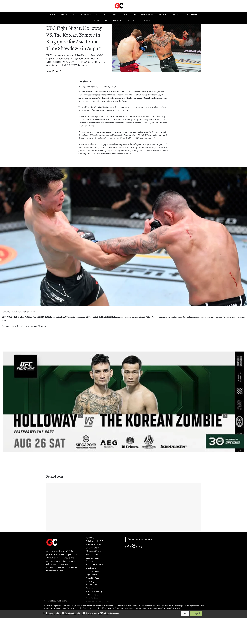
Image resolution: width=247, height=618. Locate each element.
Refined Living (92, 594)
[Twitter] (60, 71)
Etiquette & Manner (94, 564)
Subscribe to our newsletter (141, 539)
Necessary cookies (53, 613)
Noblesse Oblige (92, 584)
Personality (90, 588)
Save (185, 613)
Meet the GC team (93, 544)
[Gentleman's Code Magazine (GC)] (125, 5)
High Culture (91, 574)
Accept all (196, 613)
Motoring (90, 581)
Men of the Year (92, 578)
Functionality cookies (73, 613)
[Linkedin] (57, 71)
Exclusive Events (93, 554)
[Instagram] (133, 546)
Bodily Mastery (92, 547)
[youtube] (139, 546)
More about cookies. (173, 608)
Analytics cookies (92, 613)
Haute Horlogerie (93, 571)
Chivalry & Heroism (94, 551)
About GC (90, 537)
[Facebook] (53, 71)
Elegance (89, 561)
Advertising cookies (111, 613)
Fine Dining (91, 568)
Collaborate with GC (94, 541)
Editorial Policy (92, 557)
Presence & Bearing (94, 591)
